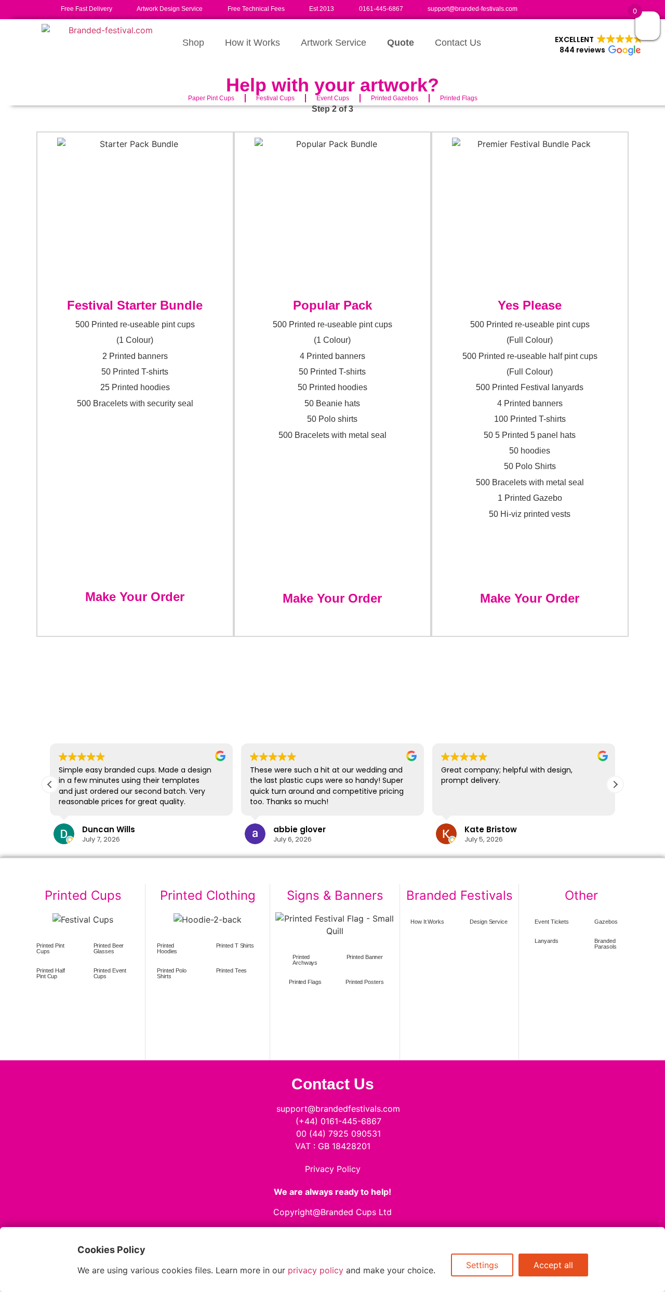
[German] (556, 7)
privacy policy (315, 1270)
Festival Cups (275, 98)
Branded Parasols (605, 944)
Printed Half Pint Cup (50, 973)
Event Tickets (552, 921)
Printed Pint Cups (50, 948)
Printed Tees (231, 970)
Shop (193, 42)
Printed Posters (364, 982)
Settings (482, 1265)
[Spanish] (587, 7)
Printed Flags (458, 98)
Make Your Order (134, 597)
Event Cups (332, 98)
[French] (545, 7)
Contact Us (458, 42)
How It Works (427, 921)
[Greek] (566, 7)
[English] (535, 7)
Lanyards (546, 941)
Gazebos (605, 921)
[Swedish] (597, 7)
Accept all (553, 1265)
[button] (599, 45)
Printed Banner (365, 957)
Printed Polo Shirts (172, 973)
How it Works (252, 42)
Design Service (489, 921)
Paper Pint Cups (211, 98)
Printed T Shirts (235, 945)
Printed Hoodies (167, 948)
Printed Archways (304, 960)
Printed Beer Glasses (109, 948)
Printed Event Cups (110, 973)
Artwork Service (333, 42)
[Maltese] (576, 7)
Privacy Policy (333, 1169)
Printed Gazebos (394, 98)
